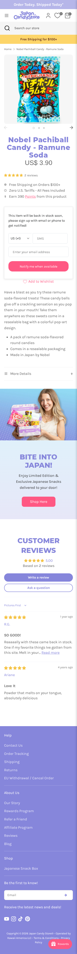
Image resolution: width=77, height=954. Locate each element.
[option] (38, 39)
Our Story (12, 803)
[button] (14, 175)
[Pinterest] (27, 918)
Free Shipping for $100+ (38, 39)
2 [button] (39, 128)
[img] (15, 617)
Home (7, 49)
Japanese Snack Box (21, 868)
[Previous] (5, 127)
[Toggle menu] (5, 15)
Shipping (12, 761)
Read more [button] (50, 652)
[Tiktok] (20, 918)
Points (30, 196)
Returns (10, 770)
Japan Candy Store (40, 933)
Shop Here (38, 501)
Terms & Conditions (46, 938)
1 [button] (34, 128)
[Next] (71, 127)
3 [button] (44, 128)
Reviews (10, 835)
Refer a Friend (15, 819)
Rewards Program (19, 811)
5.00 (49, 560)
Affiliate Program (18, 827)
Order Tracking (16, 753)
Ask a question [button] (38, 588)
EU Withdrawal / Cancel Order (29, 778)
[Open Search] (7, 28)
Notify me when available (38, 266)
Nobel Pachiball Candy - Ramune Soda (39, 49)
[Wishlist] (57, 15)
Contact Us (13, 745)
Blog (7, 844)
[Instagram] (13, 918)
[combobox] (32, 28)
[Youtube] (6, 918)
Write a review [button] (38, 577)
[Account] (48, 14)
